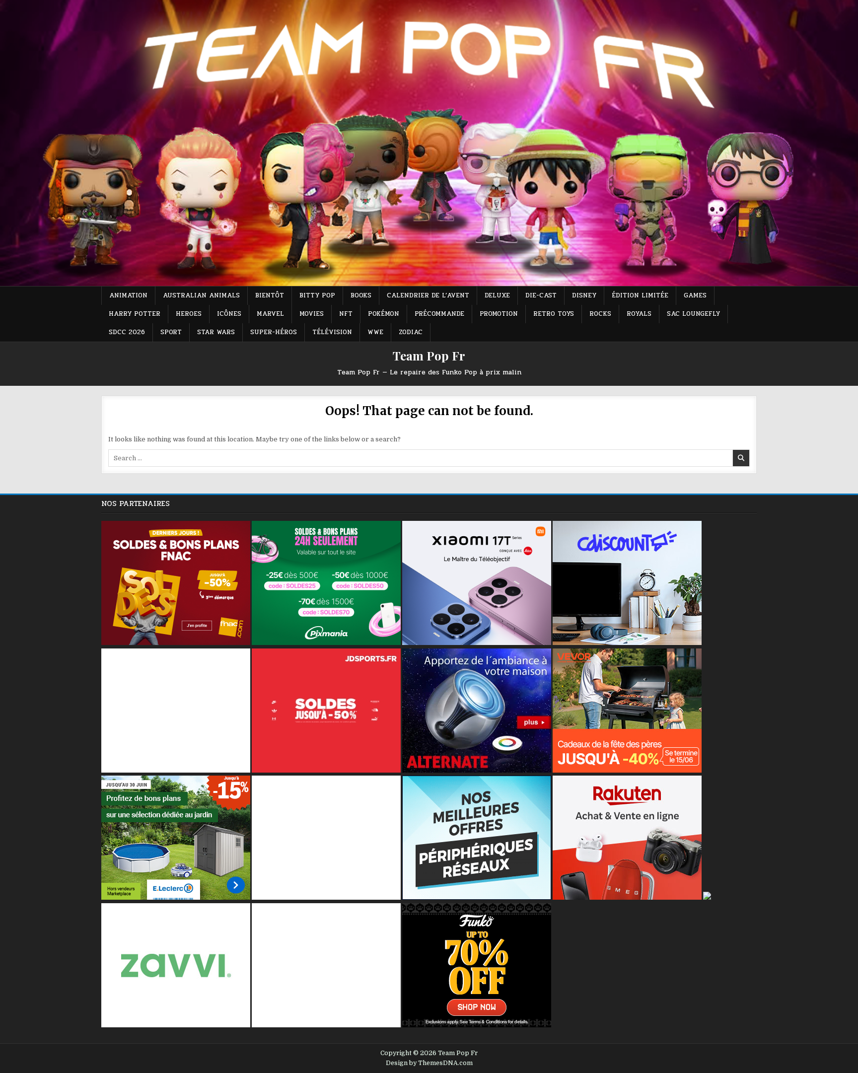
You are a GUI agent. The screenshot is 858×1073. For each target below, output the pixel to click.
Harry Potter (134, 314)
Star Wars (216, 332)
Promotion (499, 314)
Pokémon (383, 314)
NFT (346, 314)
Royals (639, 314)
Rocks (600, 314)
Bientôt (269, 295)
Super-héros (273, 332)
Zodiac (411, 332)
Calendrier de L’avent (428, 295)
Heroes (189, 314)
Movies (311, 314)
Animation (128, 295)
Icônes (229, 314)
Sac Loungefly (693, 314)
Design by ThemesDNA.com (429, 1063)
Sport (171, 332)
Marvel (270, 314)
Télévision (332, 332)
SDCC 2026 (127, 332)
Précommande (439, 314)
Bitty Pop (317, 295)
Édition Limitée (640, 295)
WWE (375, 332)
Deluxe (497, 295)
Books (361, 295)
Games (695, 295)
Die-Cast (541, 295)
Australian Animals (201, 295)
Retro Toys (553, 314)
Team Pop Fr (429, 355)
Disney (584, 295)
